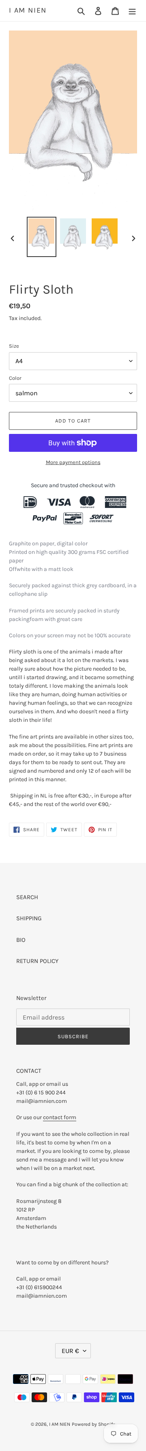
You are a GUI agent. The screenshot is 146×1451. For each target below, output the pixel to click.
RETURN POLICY (37, 961)
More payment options (73, 462)
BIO (21, 939)
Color (15, 378)
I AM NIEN (28, 10)
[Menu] (132, 11)
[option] (41, 237)
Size (14, 346)
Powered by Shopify (93, 1424)
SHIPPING (29, 918)
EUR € (70, 1351)
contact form (59, 1117)
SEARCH (27, 897)
